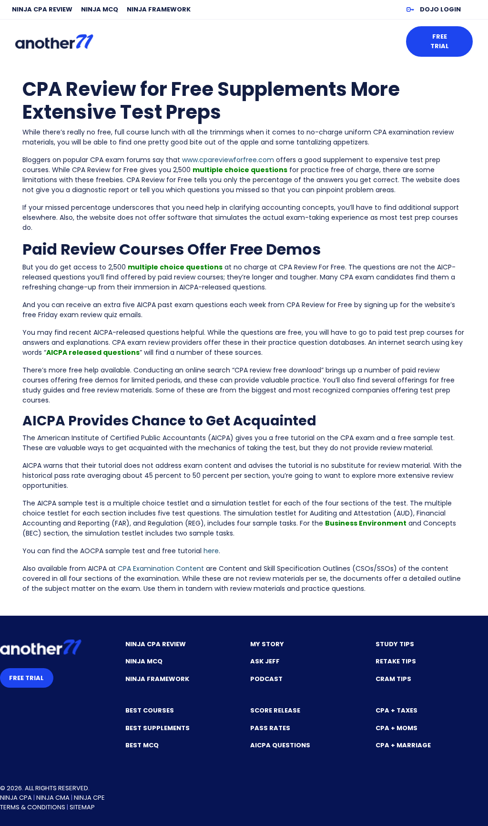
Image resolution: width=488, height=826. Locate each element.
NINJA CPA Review (42, 9)
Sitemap (82, 807)
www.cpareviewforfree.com (228, 160)
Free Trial (439, 41)
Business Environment (366, 523)
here (211, 551)
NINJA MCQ (99, 9)
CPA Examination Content (161, 568)
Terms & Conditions (32, 807)
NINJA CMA (53, 797)
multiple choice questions (240, 170)
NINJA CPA (16, 797)
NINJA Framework (159, 9)
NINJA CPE (89, 797)
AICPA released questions (93, 352)
